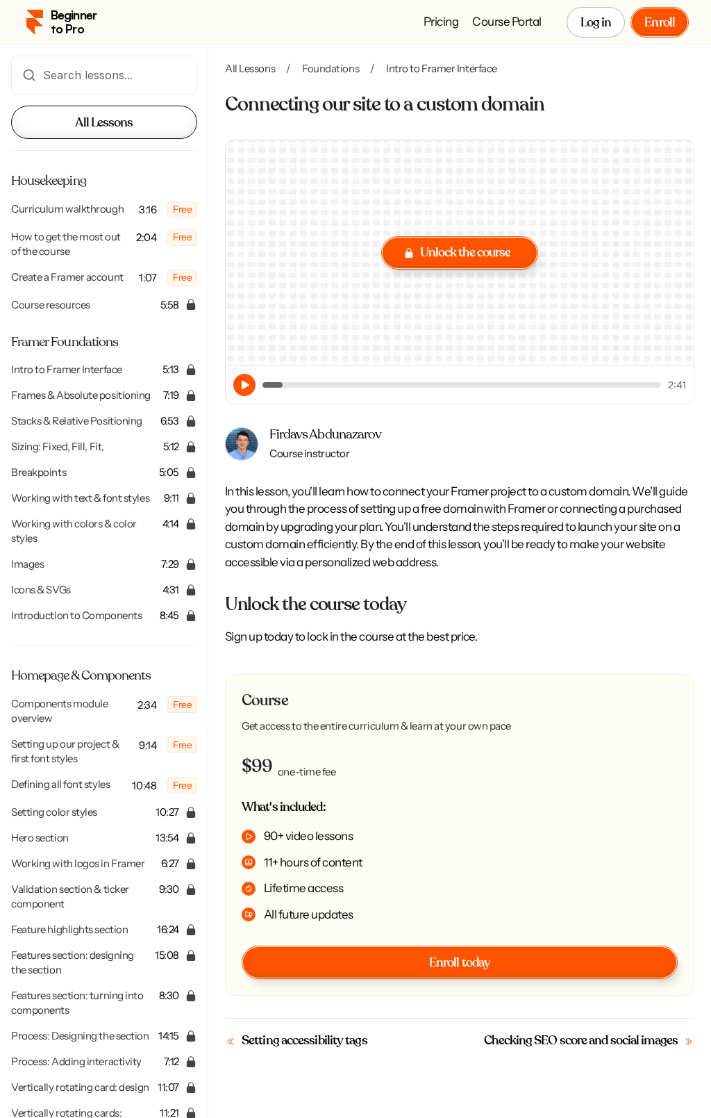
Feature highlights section (69, 929)
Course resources (50, 304)
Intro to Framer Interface (66, 369)
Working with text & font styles (80, 497)
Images (27, 563)
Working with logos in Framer (77, 863)
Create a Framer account (67, 276)
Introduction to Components (76, 615)
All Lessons (250, 68)
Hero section (40, 837)
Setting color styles (54, 812)
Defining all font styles (60, 784)
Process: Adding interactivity (76, 1061)
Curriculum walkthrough (67, 208)
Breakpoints (38, 472)
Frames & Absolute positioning (81, 395)
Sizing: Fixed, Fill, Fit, (57, 446)
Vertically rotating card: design (80, 1087)
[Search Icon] (104, 75)
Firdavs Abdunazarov (325, 434)
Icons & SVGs (41, 589)
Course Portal (506, 21)
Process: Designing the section (80, 1035)
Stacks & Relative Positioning (76, 420)
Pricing (441, 21)
